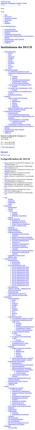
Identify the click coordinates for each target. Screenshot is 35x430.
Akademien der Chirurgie (15, 388)
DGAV (10, 53)
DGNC (10, 60)
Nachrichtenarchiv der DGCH (17, 293)
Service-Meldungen (14, 421)
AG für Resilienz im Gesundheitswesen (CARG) (20, 342)
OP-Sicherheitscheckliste (15, 419)
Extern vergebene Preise (19, 225)
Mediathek (11, 408)
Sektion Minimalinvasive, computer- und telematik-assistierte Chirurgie (20, 108)
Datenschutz (11, 3)
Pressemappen (16, 263)
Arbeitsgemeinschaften (11, 31)
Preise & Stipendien (14, 219)
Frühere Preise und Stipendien (21, 224)
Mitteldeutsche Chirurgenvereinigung (23, 239)
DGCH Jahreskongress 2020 (20, 275)
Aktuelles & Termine (10, 18)
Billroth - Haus (12, 257)
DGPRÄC (11, 63)
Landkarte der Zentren (18, 121)
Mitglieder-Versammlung (19, 215)
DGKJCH (11, 56)
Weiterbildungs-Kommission (20, 414)
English (24, 3)
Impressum (4, 3)
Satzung (14, 103)
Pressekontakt (16, 262)
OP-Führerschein (13, 418)
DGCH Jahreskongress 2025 (20, 267)
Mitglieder (7, 23)
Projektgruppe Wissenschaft (12, 34)
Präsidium (15, 214)
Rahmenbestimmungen (15, 94)
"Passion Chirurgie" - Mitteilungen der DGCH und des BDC (19, 289)
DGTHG (11, 66)
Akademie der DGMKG (19, 401)
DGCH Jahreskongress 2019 (20, 277)
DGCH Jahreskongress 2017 (20, 280)
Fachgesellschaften (10, 29)
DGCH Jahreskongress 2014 (20, 285)
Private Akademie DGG (19, 404)
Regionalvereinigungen (15, 232)
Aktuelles (15, 104)
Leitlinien (11, 416)
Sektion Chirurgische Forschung (17, 98)
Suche (10, 204)
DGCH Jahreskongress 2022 (20, 272)
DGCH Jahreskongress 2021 (20, 273)
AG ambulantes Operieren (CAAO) (18, 71)
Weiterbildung (12, 411)
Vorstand (14, 78)
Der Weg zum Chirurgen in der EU (18, 422)
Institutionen (8, 20)
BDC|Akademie (16, 389)
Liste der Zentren (17, 123)
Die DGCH (7, 16)
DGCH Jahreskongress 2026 (16, 265)
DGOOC (11, 61)
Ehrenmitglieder (13, 229)
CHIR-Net (7, 42)
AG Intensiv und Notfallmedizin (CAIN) (20, 88)
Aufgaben (15, 76)
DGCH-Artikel (12, 427)
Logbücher (15, 413)
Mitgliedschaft (16, 101)
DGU (10, 68)
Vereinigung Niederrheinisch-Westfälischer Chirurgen (20, 244)
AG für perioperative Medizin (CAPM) (19, 85)
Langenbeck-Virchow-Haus (16, 255)
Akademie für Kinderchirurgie (21, 396)
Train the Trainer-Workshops (20, 83)
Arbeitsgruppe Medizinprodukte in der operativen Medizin (19, 378)
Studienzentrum (9, 41)
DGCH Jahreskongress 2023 (20, 270)
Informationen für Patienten (16, 424)
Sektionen (7, 32)
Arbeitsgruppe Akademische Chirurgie (19, 124)
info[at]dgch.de (10, 147)
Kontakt (19, 3)
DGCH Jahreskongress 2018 (20, 278)
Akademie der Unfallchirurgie (21, 391)
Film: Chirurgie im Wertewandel (17, 295)
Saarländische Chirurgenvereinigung (22, 250)
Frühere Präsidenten (14, 230)
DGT (9, 65)
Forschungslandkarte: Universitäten (18, 119)
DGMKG (11, 58)
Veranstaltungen (13, 287)
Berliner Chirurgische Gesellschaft (22, 237)
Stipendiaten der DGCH (19, 222)
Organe (10, 211)
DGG (10, 55)
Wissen (6, 21)
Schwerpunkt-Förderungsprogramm (18, 114)
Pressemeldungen (13, 260)
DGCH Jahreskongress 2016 (20, 282)
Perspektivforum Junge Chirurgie (14, 39)
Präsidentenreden (13, 292)
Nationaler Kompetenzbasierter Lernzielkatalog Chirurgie (21, 80)
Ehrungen (11, 227)
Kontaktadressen (13, 113)
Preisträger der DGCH (18, 220)
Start (5, 15)
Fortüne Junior (12, 409)
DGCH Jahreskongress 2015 (20, 283)
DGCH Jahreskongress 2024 (20, 268)
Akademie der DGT (18, 403)
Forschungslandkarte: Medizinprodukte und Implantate (21, 367)
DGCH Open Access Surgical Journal (19, 406)
